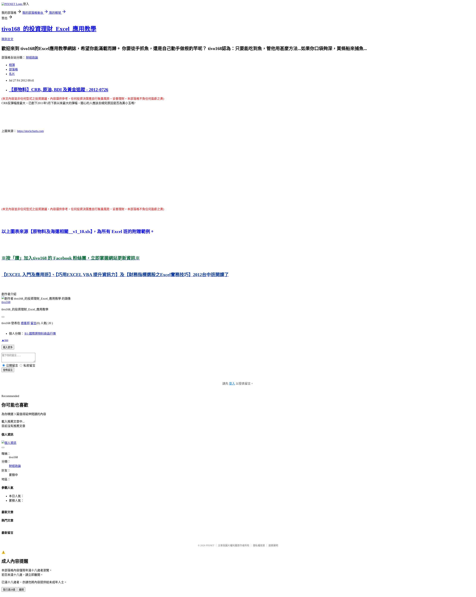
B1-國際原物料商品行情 (40, 333)
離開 (21, 589)
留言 (33, 323)
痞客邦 (25, 323)
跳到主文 (7, 39)
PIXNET (210, 545)
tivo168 (5, 302)
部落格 (13, 69)
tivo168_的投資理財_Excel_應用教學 (48, 28)
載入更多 (8, 347)
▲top (4, 340)
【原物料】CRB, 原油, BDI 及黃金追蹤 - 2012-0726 (58, 89)
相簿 (12, 65)
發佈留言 (8, 370)
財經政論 (32, 57)
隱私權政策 (259, 545)
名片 (12, 74)
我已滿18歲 (9, 589)
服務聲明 (273, 545)
